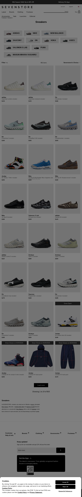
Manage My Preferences (65, 491)
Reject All (65, 486)
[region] (40, 487)
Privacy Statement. (36, 492)
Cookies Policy (7, 488)
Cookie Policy (22, 492)
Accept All (65, 482)
